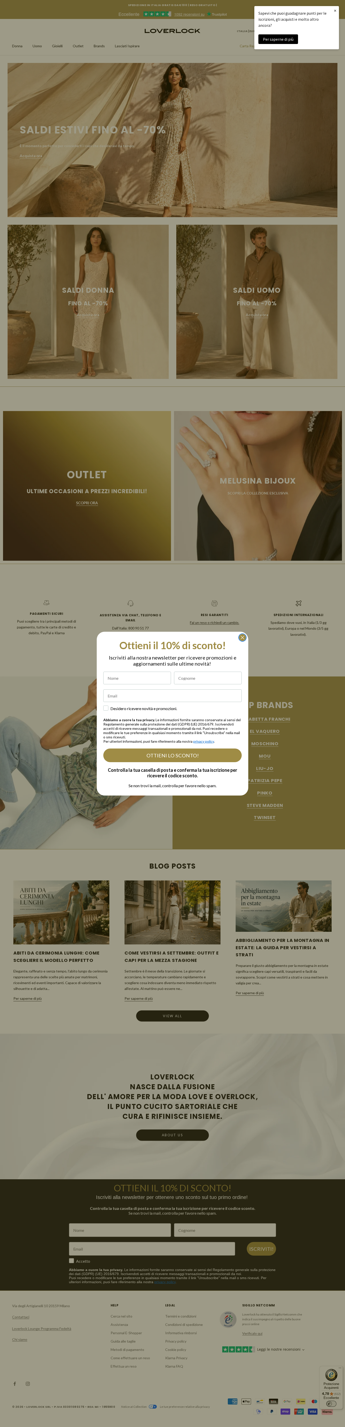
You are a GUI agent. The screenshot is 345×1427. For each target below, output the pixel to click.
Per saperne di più (278, 39)
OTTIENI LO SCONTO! (172, 755)
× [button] (335, 10)
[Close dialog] (242, 637)
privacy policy (203, 741)
